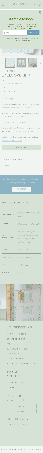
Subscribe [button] (33, 33)
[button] (40, 12)
